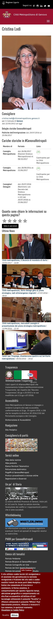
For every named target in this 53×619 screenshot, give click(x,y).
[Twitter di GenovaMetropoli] (45, 6)
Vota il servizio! (10, 226)
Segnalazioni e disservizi (15, 479)
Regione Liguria (12, 2)
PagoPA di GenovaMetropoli (17, 472)
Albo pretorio (11, 463)
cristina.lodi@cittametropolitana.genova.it (21, 118)
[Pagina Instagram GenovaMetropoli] (37, 6)
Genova (20, 121)
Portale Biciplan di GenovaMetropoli (21, 562)
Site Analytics (11, 430)
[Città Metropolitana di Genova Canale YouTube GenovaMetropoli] (48, 6)
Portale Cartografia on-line (17, 565)
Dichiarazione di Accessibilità (18, 420)
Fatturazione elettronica (15, 469)
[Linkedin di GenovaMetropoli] (41, 6)
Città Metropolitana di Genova (30, 14)
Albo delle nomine (13, 460)
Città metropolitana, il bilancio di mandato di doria (24, 260)
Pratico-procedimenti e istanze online (21, 476)
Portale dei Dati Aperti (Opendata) (20, 568)
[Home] (7, 15)
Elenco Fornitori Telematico (17, 466)
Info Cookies (26, 570)
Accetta (5, 615)
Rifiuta (14, 615)
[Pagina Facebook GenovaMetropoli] (34, 6)
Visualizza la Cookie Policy (12, 610)
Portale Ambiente (12, 559)
